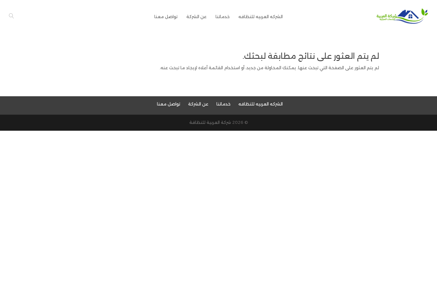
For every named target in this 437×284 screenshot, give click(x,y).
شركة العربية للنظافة (210, 122)
